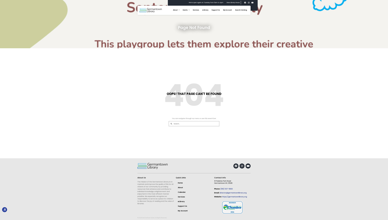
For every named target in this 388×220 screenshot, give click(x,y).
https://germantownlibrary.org (234, 197)
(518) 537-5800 (226, 189)
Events (185, 10)
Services (196, 10)
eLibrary (205, 10)
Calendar (182, 192)
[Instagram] (249, 2)
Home (180, 183)
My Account (227, 10)
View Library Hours (233, 2)
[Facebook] (245, 2)
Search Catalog (241, 10)
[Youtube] (252, 2)
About (175, 10)
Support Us (216, 10)
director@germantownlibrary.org (233, 193)
